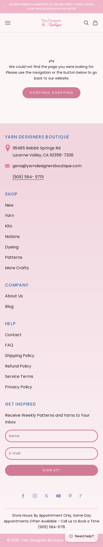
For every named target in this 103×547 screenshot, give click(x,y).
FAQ (9, 345)
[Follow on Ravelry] (81, 495)
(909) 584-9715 (51, 526)
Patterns (13, 257)
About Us (14, 296)
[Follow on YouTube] (58, 495)
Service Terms (19, 376)
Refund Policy (18, 366)
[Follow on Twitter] (46, 495)
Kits (8, 226)
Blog (9, 306)
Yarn (9, 215)
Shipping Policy (19, 355)
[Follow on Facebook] (23, 495)
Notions (12, 236)
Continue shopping (51, 92)
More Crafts (17, 268)
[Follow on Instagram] (34, 495)
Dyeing (11, 247)
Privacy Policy (18, 387)
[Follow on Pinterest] (70, 495)
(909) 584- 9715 (28, 177)
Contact (13, 335)
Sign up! (51, 470)
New (9, 205)
